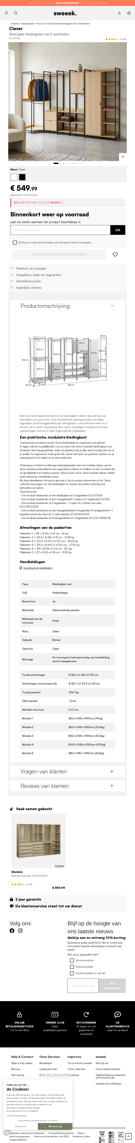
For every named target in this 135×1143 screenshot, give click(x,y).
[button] (7, 1132)
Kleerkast (41, 23)
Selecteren (20, 1126)
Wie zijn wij (102, 1063)
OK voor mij (55, 1126)
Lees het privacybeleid (17, 1116)
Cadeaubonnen (48, 1069)
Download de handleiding (38, 568)
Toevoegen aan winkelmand (59, 254)
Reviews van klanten (45, 785)
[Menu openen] (6, 13)
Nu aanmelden (112, 985)
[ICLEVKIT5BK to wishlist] (123, 157)
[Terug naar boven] (128, 1136)
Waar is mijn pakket (21, 1063)
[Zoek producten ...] (16, 13)
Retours (15, 1069)
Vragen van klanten (44, 771)
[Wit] (14, 177)
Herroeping (17, 1075)
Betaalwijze (45, 1063)
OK (117, 230)
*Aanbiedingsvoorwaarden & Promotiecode (111, 1076)
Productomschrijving (45, 305)
